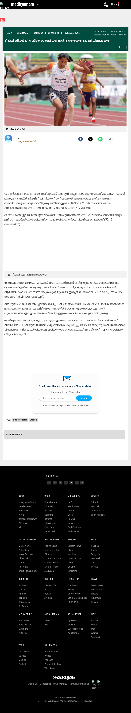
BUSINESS (24, 579)
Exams (71, 589)
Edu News (73, 585)
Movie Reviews (26, 554)
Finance (22, 593)
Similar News (13, 434)
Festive (94, 566)
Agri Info (72, 624)
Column (71, 566)
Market (22, 589)
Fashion (95, 620)
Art (45, 589)
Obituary (23, 523)
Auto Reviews (25, 624)
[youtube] (71, 482)
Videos (47, 655)
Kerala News (25, 506)
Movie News (25, 546)
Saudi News (73, 506)
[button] (4, 4)
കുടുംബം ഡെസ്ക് (27, 141)
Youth (94, 624)
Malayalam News (27, 502)
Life (93, 614)
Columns (48, 515)
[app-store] (100, 684)
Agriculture (75, 614)
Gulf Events (73, 531)
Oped (47, 496)
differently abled (20, 420)
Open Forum (50, 502)
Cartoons (49, 527)
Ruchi (94, 540)
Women (95, 633)
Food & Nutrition (52, 558)
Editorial (48, 506)
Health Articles (51, 550)
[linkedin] (66, 482)
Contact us (45, 684)
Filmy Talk (23, 558)
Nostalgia (23, 566)
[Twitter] (90, 139)
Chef (93, 562)
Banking (23, 598)
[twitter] (54, 482)
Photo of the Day (52, 664)
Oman (71, 510)
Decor (70, 562)
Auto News (24, 620)
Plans (70, 550)
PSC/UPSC (73, 602)
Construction (74, 558)
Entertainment (27, 540)
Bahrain (72, 519)
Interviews (49, 523)
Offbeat (48, 519)
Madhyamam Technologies (60, 701)
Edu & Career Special (78, 598)
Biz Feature (24, 606)
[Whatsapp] (100, 139)
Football (95, 506)
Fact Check (49, 531)
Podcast (48, 660)
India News (24, 510)
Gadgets (23, 664)
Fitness (48, 554)
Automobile (25, 614)
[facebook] (80, 139)
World (21, 515)
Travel (95, 579)
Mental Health (51, 566)
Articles (48, 510)
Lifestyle (33, 420)
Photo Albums (51, 651)
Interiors (72, 554)
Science (22, 655)
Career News (74, 593)
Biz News (23, 585)
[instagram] (60, 482)
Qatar (70, 515)
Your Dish (95, 558)
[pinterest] (82, 482)
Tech (21, 645)
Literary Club (50, 585)
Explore (94, 602)
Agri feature (73, 633)
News (21, 496)
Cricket (94, 502)
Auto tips (23, 633)
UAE (70, 502)
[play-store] (94, 684)
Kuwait (71, 523)
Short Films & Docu (28, 571)
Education (74, 579)
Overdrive (23, 629)
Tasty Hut (96, 554)
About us (32, 684)
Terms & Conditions (79, 405)
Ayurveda (49, 571)
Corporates (24, 602)
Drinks (94, 550)
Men (93, 629)
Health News (51, 540)
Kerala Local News (28, 519)
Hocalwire (88, 701)
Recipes (95, 546)
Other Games (97, 510)
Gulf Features (74, 527)
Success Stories (75, 629)
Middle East (74, 496)
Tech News (24, 651)
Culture (49, 579)
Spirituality (96, 637)
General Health (51, 562)
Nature (94, 593)
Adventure (96, 598)
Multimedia (51, 645)
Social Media (51, 614)
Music (21, 562)
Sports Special (98, 515)
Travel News (97, 585)
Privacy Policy (60, 684)
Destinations (97, 589)
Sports (95, 496)
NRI (20, 527)
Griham (72, 540)
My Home (72, 571)
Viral (46, 624)
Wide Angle (49, 668)
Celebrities (24, 550)
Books (47, 593)
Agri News (73, 620)
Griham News (74, 546)
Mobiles (22, 660)
